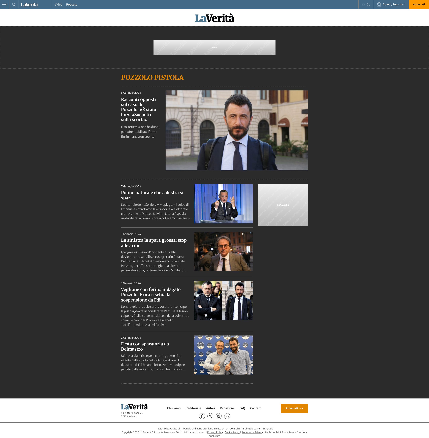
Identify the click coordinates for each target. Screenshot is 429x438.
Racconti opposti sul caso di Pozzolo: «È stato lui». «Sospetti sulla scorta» (138, 109)
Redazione (227, 408)
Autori (210, 408)
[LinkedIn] (227, 416)
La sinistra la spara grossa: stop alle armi (154, 243)
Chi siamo (173, 408)
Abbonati (419, 4)
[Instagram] (219, 416)
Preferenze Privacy (252, 432)
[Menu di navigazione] (4, 4)
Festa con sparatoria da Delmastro (145, 346)
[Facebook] (202, 416)
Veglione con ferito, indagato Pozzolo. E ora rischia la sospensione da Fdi (151, 295)
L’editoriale (193, 408)
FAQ (242, 408)
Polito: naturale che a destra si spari (152, 195)
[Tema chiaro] (363, 4)
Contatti (256, 408)
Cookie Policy (232, 432)
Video (58, 4)
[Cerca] (13, 4)
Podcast (71, 4)
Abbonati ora (294, 408)
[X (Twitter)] (210, 416)
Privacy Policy (215, 432)
